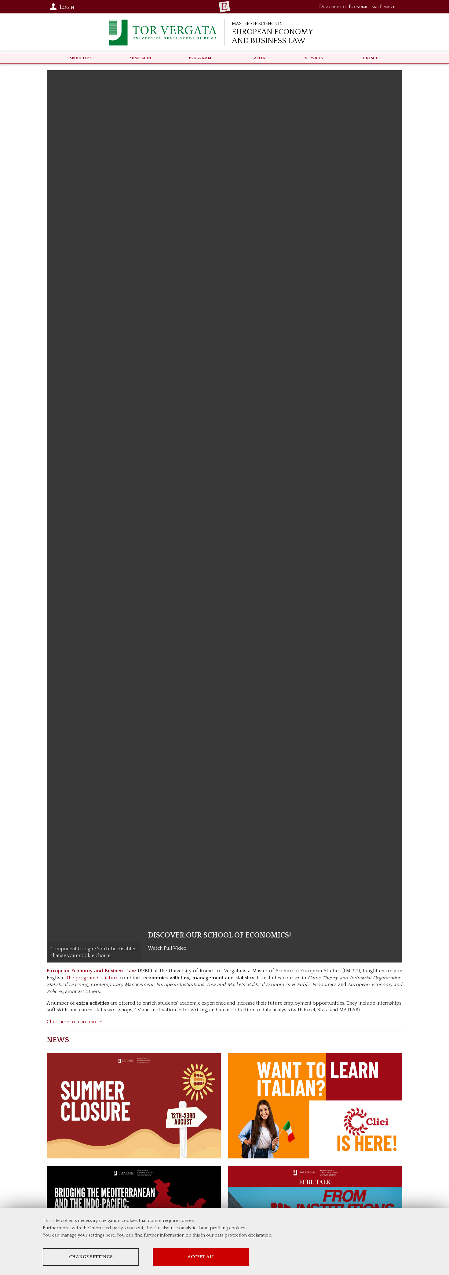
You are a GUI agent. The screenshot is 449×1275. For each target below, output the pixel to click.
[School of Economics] (224, 7)
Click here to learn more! (74, 1021)
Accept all (201, 1256)
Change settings (91, 1256)
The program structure (92, 978)
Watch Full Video (167, 948)
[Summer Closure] (134, 1105)
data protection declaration (243, 1235)
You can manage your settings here (79, 1235)
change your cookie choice (80, 955)
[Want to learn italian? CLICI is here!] (315, 1105)
